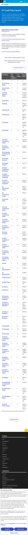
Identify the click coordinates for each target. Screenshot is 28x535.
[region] (14, 242)
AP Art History (5, 100)
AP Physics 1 (5, 286)
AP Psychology (5, 333)
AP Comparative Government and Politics (6, 154)
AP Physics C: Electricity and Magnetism (5, 298)
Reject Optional (20, 529)
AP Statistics (5, 377)
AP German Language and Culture (5, 221)
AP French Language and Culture (5, 208)
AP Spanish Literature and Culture (5, 359)
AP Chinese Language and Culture (5, 141)
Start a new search (14, 419)
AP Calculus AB (5, 110)
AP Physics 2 (5, 290)
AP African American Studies (4, 94)
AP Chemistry (5, 122)
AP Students (5, 4)
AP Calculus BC (5, 114)
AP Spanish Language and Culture (5, 338)
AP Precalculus (5, 326)
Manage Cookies (14, 532)
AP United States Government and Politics (6, 384)
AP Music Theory (6, 277)
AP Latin (4, 263)
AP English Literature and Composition (5, 182)
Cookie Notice (12, 523)
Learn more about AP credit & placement (11, 51)
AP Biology (4, 103)
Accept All (7, 529)
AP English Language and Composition (5, 169)
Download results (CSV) (18, 67)
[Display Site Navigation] (26, 4)
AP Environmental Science (5, 188)
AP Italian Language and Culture (5, 240)
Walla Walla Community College (10, 29)
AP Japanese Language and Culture (5, 252)
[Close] (26, 490)
